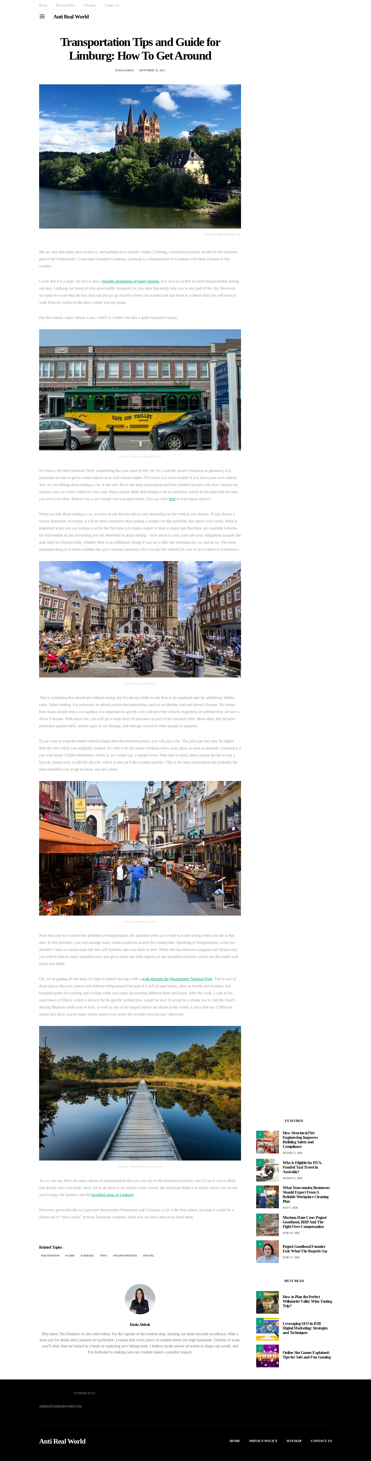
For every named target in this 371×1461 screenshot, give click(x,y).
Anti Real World (71, 16)
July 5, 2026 (290, 1207)
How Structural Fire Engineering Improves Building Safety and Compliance (300, 1140)
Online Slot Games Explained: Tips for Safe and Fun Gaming (307, 1354)
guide (70, 1255)
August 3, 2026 (292, 1152)
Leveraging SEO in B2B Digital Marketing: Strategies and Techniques (305, 1328)
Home (43, 5)
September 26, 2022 (152, 70)
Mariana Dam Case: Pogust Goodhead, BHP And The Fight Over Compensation (305, 1222)
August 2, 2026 (292, 1178)
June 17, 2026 (291, 1257)
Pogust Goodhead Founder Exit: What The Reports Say (305, 1248)
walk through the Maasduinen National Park (177, 979)
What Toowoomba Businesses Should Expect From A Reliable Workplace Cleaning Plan (306, 1194)
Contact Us (111, 5)
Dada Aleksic (124, 70)
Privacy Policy (65, 5)
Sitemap (90, 5)
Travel (149, 1255)
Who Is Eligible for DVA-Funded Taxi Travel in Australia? (302, 1167)
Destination (50, 1255)
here (172, 499)
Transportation (125, 1255)
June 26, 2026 (291, 1232)
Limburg (88, 1255)
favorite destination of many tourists (130, 281)
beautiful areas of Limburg (112, 1195)
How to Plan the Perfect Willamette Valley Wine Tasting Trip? (307, 1301)
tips (104, 1255)
